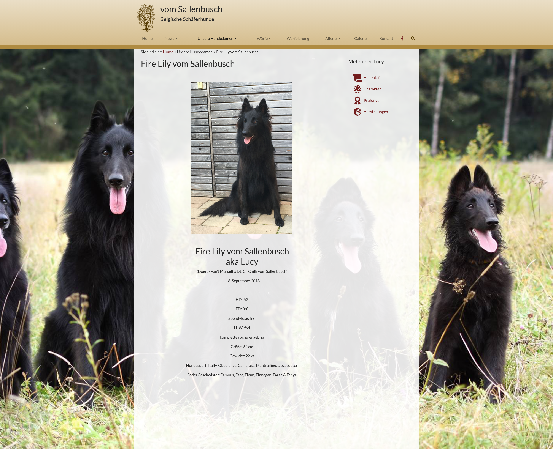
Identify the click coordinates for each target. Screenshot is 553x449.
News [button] (169, 38)
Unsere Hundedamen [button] (215, 38)
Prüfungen (372, 100)
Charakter (372, 89)
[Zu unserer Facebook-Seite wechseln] (403, 38)
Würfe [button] (262, 38)
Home (168, 51)
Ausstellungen (375, 111)
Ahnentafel (373, 77)
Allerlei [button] (331, 38)
